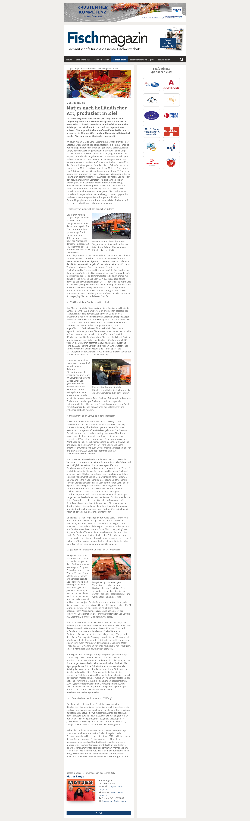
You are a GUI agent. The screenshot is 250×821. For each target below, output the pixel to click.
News (69, 59)
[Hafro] (125, 21)
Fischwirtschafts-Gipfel (142, 59)
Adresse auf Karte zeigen (114, 801)
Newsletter (164, 59)
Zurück (99, 813)
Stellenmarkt (83, 59)
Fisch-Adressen (101, 59)
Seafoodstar (119, 59)
